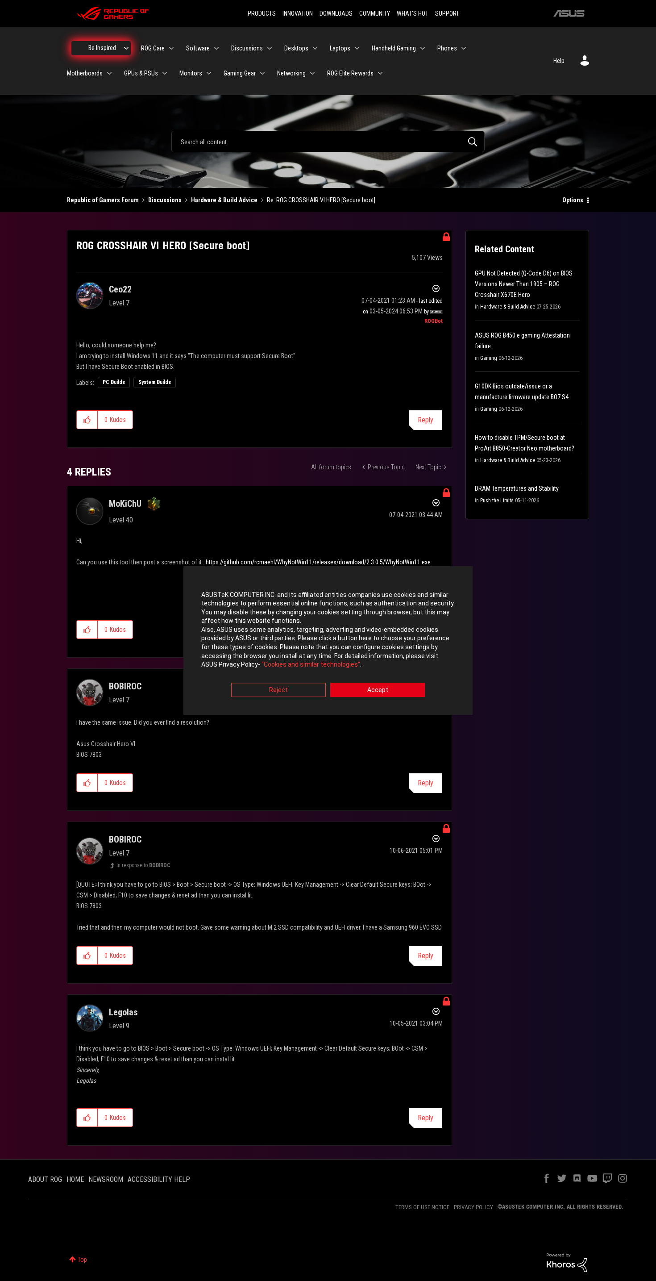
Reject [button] (278, 689)
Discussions (165, 200)
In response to (143, 865)
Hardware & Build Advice (224, 200)
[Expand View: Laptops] (357, 48)
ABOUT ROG (45, 1179)
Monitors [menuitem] (190, 73)
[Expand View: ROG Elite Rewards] (380, 73)
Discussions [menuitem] (247, 48)
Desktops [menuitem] (296, 48)
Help (559, 60)
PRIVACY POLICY (473, 1207)
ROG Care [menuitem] (153, 48)
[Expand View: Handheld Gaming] (422, 48)
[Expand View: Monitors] (208, 73)
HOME (75, 1179)
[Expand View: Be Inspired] (126, 48)
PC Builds (114, 382)
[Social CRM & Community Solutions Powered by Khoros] (567, 1262)
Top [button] (82, 1259)
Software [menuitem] (198, 48)
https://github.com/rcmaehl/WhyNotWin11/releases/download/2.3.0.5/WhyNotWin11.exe (318, 562)
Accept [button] (377, 689)
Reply (425, 420)
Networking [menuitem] (291, 73)
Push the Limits (497, 500)
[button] (87, 420)
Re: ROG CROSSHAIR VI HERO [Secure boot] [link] (321, 200)
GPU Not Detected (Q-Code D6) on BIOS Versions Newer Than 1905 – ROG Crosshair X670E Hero (524, 284)
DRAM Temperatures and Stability (517, 488)
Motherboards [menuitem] (85, 73)
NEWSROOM (105, 1179)
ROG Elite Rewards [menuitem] (350, 73)
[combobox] (328, 141)
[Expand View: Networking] (312, 73)
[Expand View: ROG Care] (171, 48)
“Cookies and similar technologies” (311, 664)
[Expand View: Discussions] (269, 48)
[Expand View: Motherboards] (109, 73)
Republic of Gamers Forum (103, 200)
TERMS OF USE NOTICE (422, 1207)
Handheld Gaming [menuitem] (394, 48)
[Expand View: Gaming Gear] (262, 73)
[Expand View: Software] (216, 48)
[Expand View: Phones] (463, 48)
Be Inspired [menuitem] (102, 47)
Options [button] (572, 200)
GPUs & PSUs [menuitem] (141, 73)
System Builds (154, 382)
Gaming (488, 358)
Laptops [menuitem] (340, 48)
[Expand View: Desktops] (315, 48)
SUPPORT (447, 13)
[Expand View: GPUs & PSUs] (164, 73)
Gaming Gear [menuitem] (240, 73)
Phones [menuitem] (447, 48)
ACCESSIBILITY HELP (159, 1179)
